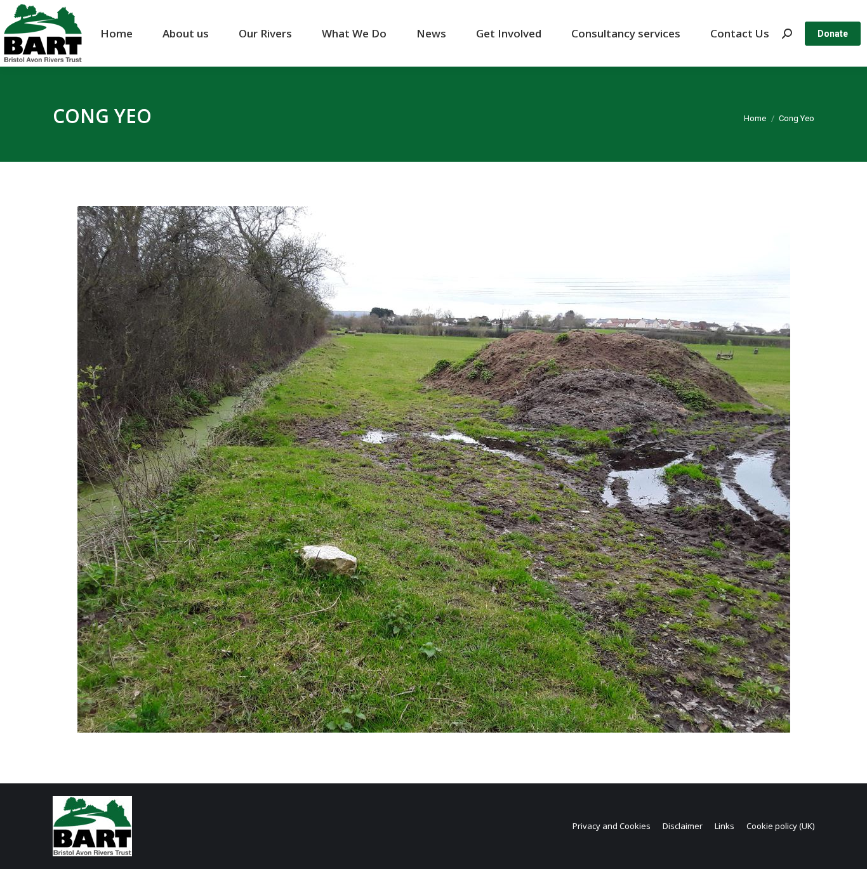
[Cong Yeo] (433, 469)
